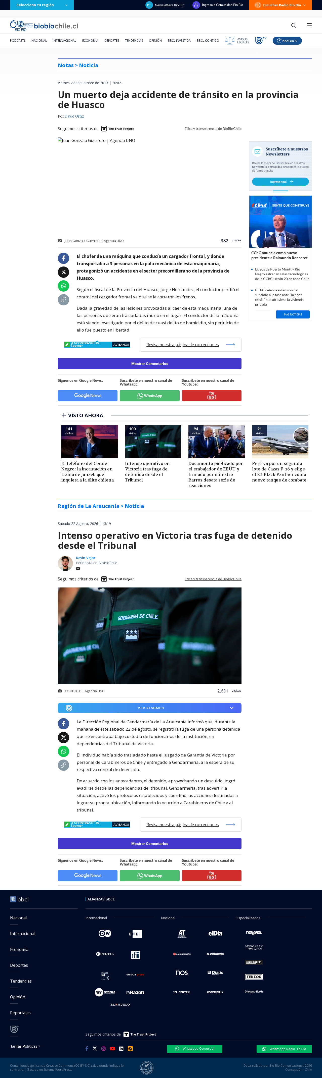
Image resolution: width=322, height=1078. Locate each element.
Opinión (155, 40)
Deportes (111, 40)
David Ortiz (74, 117)
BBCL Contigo (208, 40)
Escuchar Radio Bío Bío (282, 5)
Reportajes (20, 1012)
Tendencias (134, 40)
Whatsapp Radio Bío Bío (287, 1049)
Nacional (39, 40)
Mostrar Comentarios (149, 363)
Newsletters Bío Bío (169, 5)
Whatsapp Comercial (198, 1048)
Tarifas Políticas (23, 1046)
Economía (90, 40)
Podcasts (17, 40)
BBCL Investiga (179, 40)
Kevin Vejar (85, 557)
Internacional (64, 40)
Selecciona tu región (35, 5)
